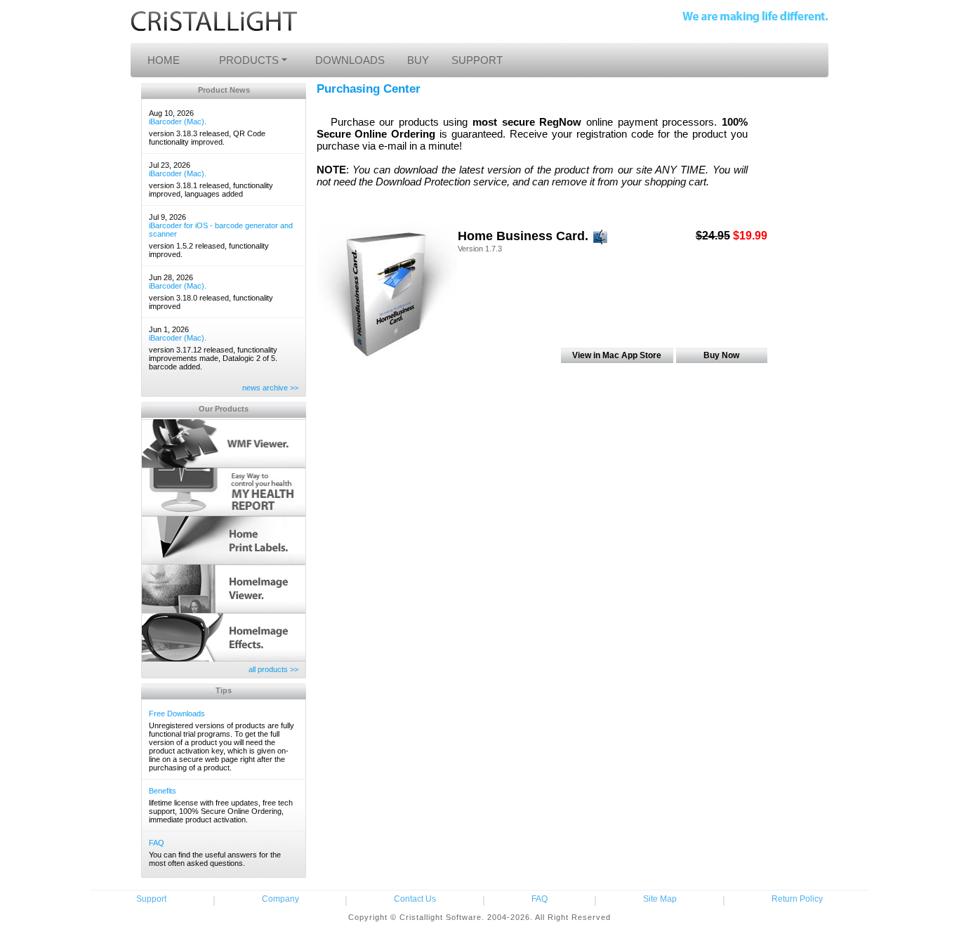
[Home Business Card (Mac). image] (387, 292)
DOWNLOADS (350, 60)
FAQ (156, 843)
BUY (418, 60)
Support (151, 899)
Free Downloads (177, 713)
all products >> (273, 669)
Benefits (162, 791)
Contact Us (415, 899)
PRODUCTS (249, 60)
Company (280, 899)
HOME (163, 60)
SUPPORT (477, 60)
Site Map (660, 899)
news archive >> (270, 387)
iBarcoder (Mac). (177, 121)
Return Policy (797, 899)
